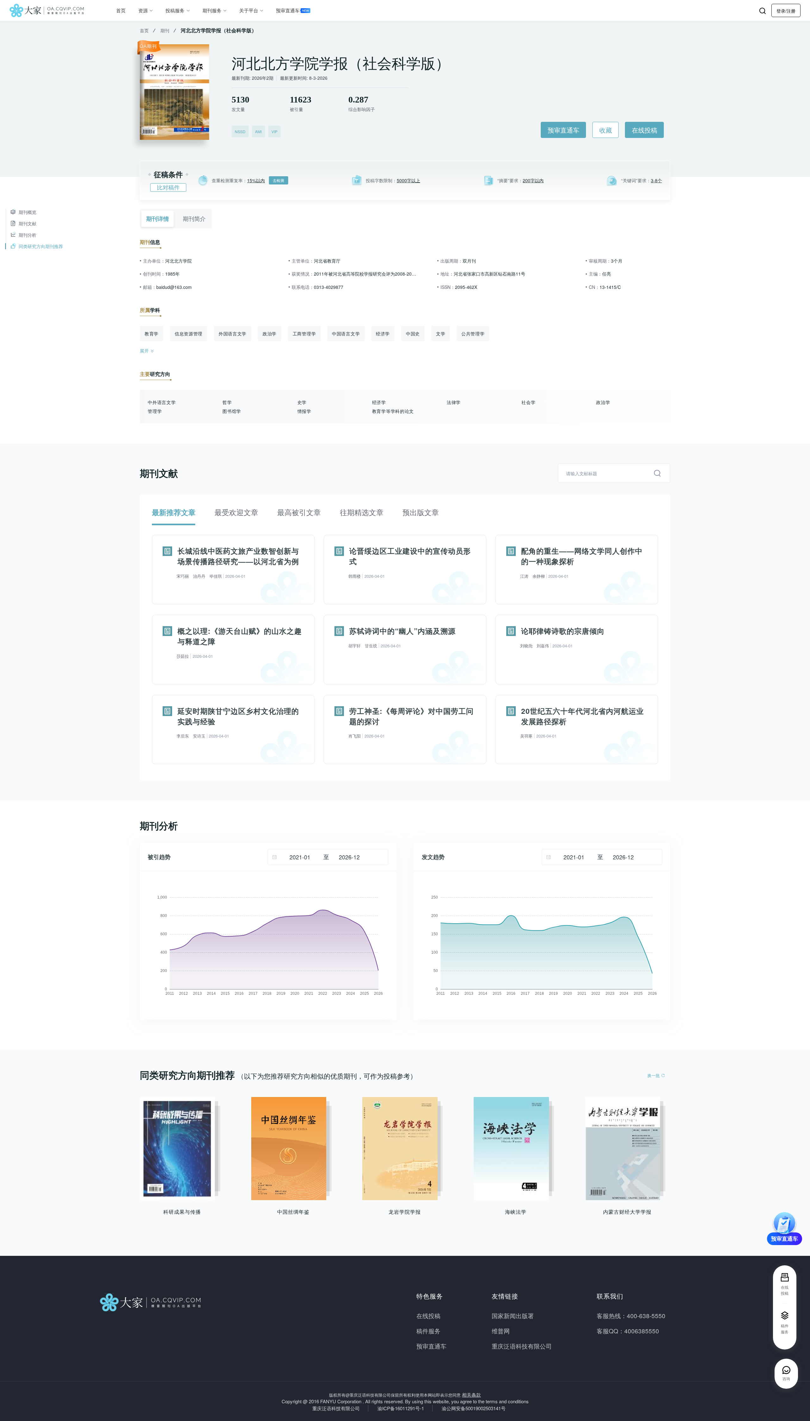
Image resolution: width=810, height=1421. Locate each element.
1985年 (172, 274)
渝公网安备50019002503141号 (474, 1408)
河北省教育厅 (327, 261)
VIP (274, 131)
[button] (786, 10)
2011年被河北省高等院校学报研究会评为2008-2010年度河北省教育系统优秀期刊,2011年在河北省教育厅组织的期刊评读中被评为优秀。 (365, 274)
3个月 (616, 261)
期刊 (164, 31)
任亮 (606, 274)
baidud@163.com (174, 287)
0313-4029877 (328, 287)
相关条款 (471, 1394)
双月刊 (469, 261)
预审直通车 (288, 10)
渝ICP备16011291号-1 (400, 1408)
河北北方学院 (178, 261)
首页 (121, 10)
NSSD (240, 131)
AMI (258, 131)
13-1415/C (610, 287)
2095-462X (466, 287)
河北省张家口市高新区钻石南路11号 (489, 274)
